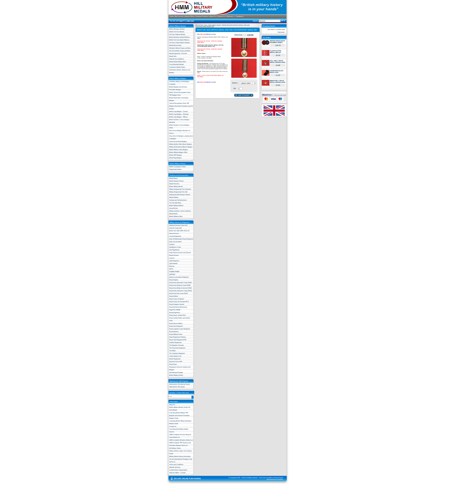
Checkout (229, 16)
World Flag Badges (175, 158)
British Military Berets (176, 186)
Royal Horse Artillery (175, 323)
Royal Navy (173, 364)
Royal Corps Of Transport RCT (179, 301)
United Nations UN (175, 356)
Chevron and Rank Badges (178, 141)
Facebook (239, 16)
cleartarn (280, 479)
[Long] (244, 77)
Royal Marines (174, 331)
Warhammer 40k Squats (177, 387)
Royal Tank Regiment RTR (177, 340)
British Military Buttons (176, 205)
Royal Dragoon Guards (176, 304)
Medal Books (173, 214)
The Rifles (172, 351)
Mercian (171, 266)
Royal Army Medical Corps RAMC (180, 285)
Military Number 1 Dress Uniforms (180, 211)
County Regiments (175, 236)
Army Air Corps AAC (175, 228)
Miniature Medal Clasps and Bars (180, 48)
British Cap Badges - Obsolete (179, 114)
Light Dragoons (174, 261)
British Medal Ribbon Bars (177, 62)
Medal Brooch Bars (175, 45)
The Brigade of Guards (176, 345)
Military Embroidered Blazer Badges (180, 147)
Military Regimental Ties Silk (178, 192)
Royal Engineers (174, 312)
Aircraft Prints (173, 208)
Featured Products (202, 16)
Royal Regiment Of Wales (177, 337)
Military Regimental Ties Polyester (180, 189)
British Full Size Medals (176, 32)
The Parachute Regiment (177, 348)
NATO (171, 269)
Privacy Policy (278, 478)
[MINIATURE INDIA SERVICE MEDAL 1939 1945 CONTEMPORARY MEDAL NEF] (244, 56)
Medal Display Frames (176, 181)
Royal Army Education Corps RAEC (180, 282)
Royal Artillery (173, 296)
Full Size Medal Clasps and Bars (179, 51)
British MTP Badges (175, 155)
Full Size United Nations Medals (179, 42)
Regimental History (175, 169)
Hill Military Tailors (175, 448)
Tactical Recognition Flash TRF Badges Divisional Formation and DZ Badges (181, 106)
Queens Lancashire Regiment (179, 277)
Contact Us (221, 16)
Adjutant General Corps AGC (178, 225)
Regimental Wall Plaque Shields (179, 194)
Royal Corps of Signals (176, 299)
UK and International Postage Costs (180, 459)
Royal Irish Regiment (176, 326)
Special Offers (189, 16)
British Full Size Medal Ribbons (179, 40)
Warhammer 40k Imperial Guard (179, 384)
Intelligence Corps (175, 247)
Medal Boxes (173, 178)
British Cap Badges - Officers (178, 117)
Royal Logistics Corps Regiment (179, 329)
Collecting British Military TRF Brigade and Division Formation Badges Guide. (179, 415)
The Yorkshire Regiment (177, 353)
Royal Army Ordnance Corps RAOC (180, 291)
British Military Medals (214, 25)
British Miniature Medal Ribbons (179, 37)
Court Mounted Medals (176, 64)
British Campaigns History (177, 167)
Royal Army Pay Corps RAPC (178, 293)
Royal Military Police (175, 334)
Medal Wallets (173, 197)
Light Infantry (173, 263)
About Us (212, 16)
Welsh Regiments (175, 359)
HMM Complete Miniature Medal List (181, 440)
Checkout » (281, 32)
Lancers (171, 258)
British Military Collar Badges (178, 149)
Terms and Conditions (176, 464)
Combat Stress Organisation (178, 470)
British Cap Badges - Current (178, 111)
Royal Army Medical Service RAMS (180, 288)
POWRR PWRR (174, 272)
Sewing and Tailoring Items (178, 200)
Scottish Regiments (175, 342)
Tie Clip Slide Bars (175, 203)
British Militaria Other (176, 216)
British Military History (176, 375)
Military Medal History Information (180, 456)
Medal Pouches (174, 184)
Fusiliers (172, 244)
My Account (179, 16)
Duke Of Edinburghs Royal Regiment (181, 239)
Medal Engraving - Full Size (178, 53)
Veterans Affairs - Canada (177, 473)
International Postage (176, 372)
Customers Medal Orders (177, 67)
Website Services (174, 467)
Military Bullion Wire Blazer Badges (180, 144)
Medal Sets (172, 56)
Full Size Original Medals (177, 34)
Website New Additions (176, 59)
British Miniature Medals (177, 29)
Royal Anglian (173, 280)
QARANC (172, 274)
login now (190, 21)
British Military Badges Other (178, 152)
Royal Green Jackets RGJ (177, 315)
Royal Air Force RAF (175, 361)
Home (172, 16)
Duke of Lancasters (175, 242)
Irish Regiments (174, 250)
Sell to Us (172, 462)
